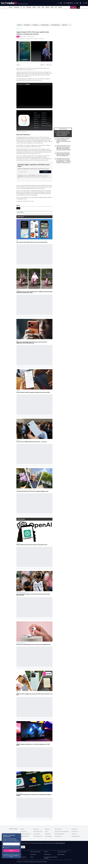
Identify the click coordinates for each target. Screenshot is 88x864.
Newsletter (50, 64)
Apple (17, 68)
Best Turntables (58, 829)
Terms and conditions (62, 851)
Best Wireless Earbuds (59, 833)
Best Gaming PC (37, 833)
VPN (43, 7)
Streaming (28, 7)
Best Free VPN (23, 831)
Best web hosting (44, 25)
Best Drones (74, 833)
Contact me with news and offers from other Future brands (11, 847)
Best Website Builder (25, 836)
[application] (34, 95)
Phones (10, 7)
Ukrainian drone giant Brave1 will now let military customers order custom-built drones (63, 154)
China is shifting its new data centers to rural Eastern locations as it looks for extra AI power (63, 140)
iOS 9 (25, 68)
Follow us (43, 64)
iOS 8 (33, 69)
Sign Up (11, 850)
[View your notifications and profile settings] (80, 3)
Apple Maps (19, 155)
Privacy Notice (20, 176)
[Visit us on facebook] (64, 3)
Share (19, 64)
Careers (31, 857)
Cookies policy (33, 854)
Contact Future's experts (35, 851)
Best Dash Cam (75, 831)
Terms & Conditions (10, 855)
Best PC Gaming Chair (38, 836)
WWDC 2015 (31, 68)
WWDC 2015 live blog (28, 201)
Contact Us (46, 851)
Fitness (34, 7)
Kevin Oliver (23, 36)
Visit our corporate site (60, 843)
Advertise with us (47, 854)
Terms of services (32, 175)
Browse (60, 7)
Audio (38, 7)
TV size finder (27, 25)
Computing (16, 7)
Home (52, 7)
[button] (85, 3)
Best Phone (47, 829)
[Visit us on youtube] (68, 3)
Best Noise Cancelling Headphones (62, 831)
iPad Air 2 (38, 153)
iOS (21, 28)
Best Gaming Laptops (38, 831)
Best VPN (64, 25)
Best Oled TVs (48, 833)
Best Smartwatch (48, 836)
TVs (24, 7)
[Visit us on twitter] (66, 3)
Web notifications (61, 854)
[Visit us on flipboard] (70, 3)
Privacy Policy (15, 855)
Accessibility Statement (21, 857)
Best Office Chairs (58, 836)
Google (49, 138)
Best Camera (74, 829)
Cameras (47, 7)
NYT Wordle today (55, 25)
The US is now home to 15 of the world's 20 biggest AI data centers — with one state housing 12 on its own (63, 133)
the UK (40, 158)
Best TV (46, 831)
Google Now (43, 138)
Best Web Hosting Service (26, 833)
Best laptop (35, 25)
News (18, 36)
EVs (56, 7)
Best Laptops (36, 829)
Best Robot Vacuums (76, 836)
